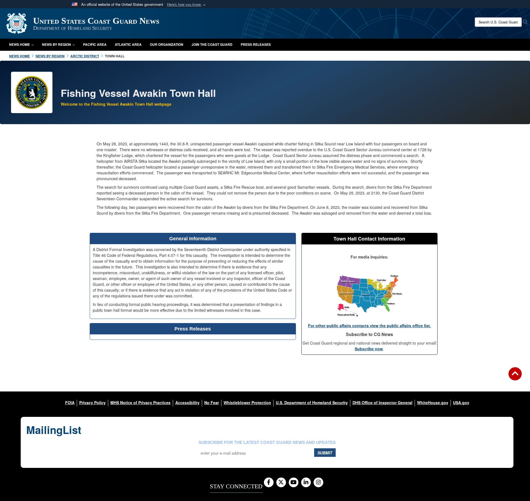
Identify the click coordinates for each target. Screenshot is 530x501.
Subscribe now (369, 348)
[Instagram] (318, 482)
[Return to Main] (515, 377)
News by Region (56, 44)
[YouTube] (293, 482)
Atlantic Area (128, 44)
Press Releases (256, 44)
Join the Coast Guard (212, 44)
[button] (187, 4)
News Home (19, 44)
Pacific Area (95, 44)
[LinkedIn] (306, 482)
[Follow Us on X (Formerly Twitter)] (281, 482)
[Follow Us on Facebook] (269, 482)
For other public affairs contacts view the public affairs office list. (369, 325)
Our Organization (166, 44)
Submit (324, 452)
